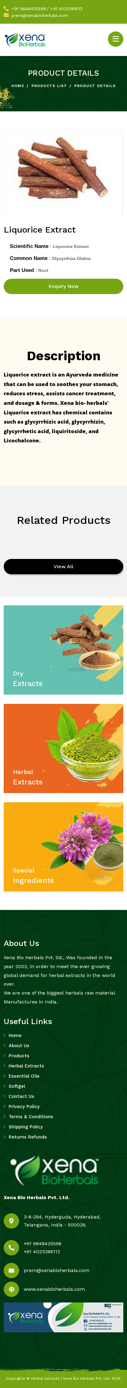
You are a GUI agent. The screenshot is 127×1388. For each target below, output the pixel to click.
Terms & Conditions (31, 1116)
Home (17, 86)
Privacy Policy (24, 1106)
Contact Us (21, 1096)
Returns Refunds (28, 1137)
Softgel (17, 1086)
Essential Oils (24, 1076)
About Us (19, 1045)
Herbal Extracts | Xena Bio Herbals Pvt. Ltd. (70, 1378)
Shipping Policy (26, 1127)
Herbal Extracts (26, 1066)
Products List (49, 86)
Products (19, 1056)
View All (63, 566)
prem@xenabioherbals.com (39, 15)
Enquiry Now (63, 286)
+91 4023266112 (66, 8)
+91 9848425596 (28, 8)
